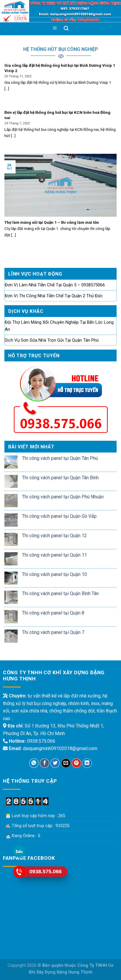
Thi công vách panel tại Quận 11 (54, 555)
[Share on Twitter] (55, 763)
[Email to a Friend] (66, 763)
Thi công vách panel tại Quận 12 (54, 535)
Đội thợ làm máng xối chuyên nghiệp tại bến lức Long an (59, 326)
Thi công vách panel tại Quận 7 (53, 632)
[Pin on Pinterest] (76, 763)
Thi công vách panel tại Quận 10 (54, 574)
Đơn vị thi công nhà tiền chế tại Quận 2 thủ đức (54, 295)
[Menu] (55, 29)
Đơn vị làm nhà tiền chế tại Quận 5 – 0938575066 (55, 285)
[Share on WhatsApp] (34, 763)
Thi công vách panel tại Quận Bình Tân (60, 593)
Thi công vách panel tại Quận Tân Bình (60, 477)
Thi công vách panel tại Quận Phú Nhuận (63, 497)
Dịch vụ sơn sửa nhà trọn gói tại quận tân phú (52, 340)
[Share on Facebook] (44, 763)
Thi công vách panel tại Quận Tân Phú (60, 458)
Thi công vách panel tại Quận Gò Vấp (59, 516)
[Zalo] (19, 851)
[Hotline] (19, 871)
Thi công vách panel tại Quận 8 (53, 613)
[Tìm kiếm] (66, 29)
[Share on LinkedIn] (87, 763)
